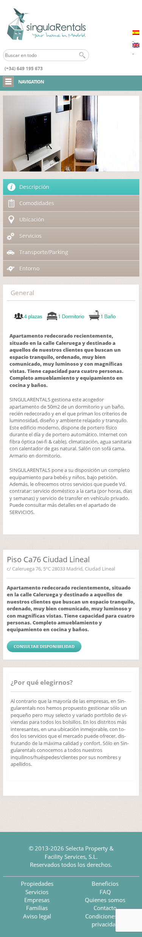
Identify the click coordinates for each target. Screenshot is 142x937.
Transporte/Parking (43, 252)
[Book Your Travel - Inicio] (46, 25)
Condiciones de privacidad (105, 920)
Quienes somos (105, 900)
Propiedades (37, 883)
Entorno (29, 268)
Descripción (34, 186)
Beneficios (105, 883)
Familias (37, 908)
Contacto (105, 908)
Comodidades (36, 203)
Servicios (30, 235)
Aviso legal (37, 916)
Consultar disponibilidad (44, 646)
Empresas (37, 900)
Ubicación (31, 219)
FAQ (105, 892)
